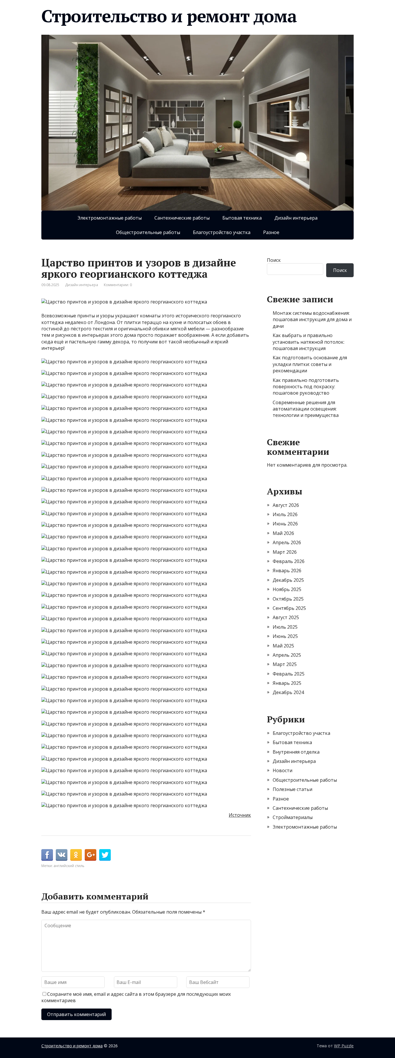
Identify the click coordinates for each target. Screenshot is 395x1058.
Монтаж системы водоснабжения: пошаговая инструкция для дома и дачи (312, 319)
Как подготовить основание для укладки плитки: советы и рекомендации (310, 364)
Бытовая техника (242, 218)
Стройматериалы (293, 817)
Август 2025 (286, 617)
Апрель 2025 (287, 655)
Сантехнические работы (182, 218)
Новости (282, 770)
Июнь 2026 (285, 523)
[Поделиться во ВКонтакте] (61, 855)
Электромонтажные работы (109, 218)
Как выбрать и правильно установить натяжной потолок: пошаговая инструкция (308, 342)
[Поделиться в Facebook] (47, 855)
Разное (271, 232)
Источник (240, 815)
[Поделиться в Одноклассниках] (76, 855)
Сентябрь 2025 (289, 608)
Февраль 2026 (288, 561)
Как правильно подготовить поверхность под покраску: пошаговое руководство (306, 386)
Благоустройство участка (221, 232)
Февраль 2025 (288, 674)
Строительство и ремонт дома (169, 16)
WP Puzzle (344, 1045)
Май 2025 (283, 646)
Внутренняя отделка (296, 752)
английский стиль (68, 865)
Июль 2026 (285, 514)
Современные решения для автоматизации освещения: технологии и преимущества (306, 409)
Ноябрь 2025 (287, 589)
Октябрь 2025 (288, 599)
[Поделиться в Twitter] (105, 855)
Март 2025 (285, 664)
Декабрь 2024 (288, 692)
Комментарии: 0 (118, 284)
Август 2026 (286, 505)
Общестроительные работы (148, 232)
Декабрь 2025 (288, 580)
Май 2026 (283, 533)
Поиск (274, 260)
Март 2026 (285, 552)
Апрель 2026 (287, 542)
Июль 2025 (285, 627)
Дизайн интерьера (296, 218)
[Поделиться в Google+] (90, 855)
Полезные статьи (292, 789)
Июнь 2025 (285, 636)
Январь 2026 (287, 570)
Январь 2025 (287, 683)
